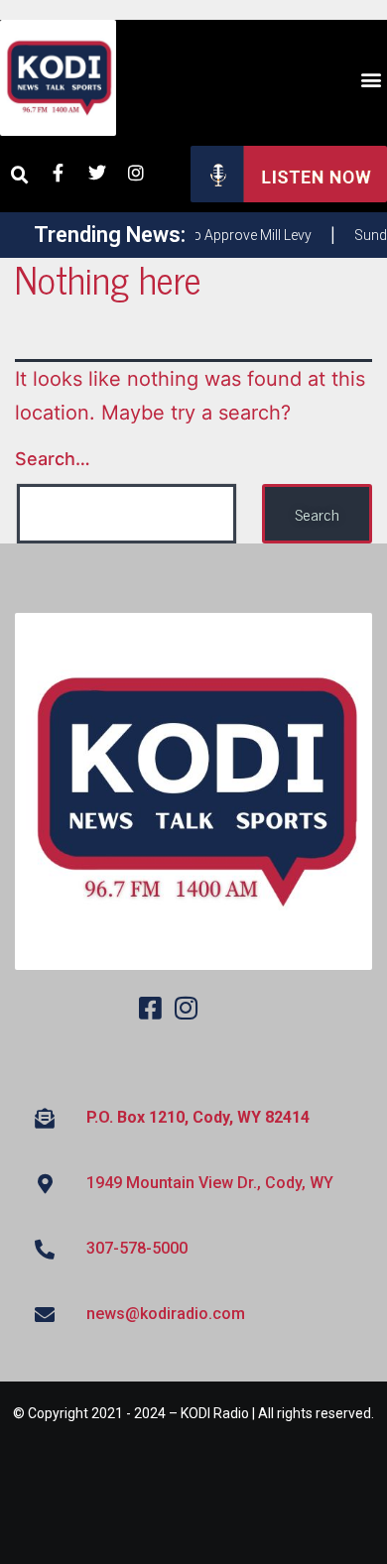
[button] (370, 79)
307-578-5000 (137, 1248)
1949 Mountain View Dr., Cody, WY (209, 1182)
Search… (52, 458)
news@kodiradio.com (165, 1313)
